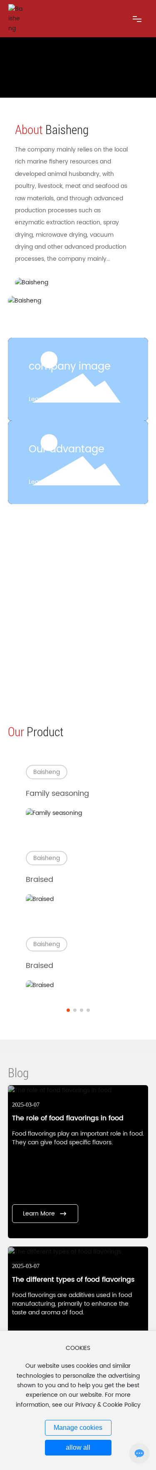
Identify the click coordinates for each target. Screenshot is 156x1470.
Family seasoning (57, 794)
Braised (39, 880)
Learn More (45, 399)
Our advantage (66, 449)
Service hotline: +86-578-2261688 (78, 669)
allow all (78, 1447)
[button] (68, 1010)
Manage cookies (78, 1427)
